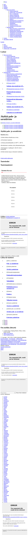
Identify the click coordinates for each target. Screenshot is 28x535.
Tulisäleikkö (12, 23)
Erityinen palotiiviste (14, 16)
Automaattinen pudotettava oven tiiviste (10, 342)
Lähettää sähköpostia (5, 346)
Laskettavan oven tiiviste (15, 34)
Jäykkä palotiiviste (14, 11)
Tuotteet (5, 8)
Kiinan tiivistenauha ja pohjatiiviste (9, 340)
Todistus (6, 7)
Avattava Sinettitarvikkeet (16, 36)
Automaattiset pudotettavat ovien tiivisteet (10, 341)
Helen (2, 349)
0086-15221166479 (8, 333)
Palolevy (12, 19)
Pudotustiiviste (10, 27)
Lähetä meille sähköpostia (7, 158)
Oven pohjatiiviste (22, 340)
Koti (5, 4)
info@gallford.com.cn (9, 334)
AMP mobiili (19, 338)
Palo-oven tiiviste (11, 9)
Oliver (2, 348)
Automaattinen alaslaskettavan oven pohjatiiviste (14, 343)
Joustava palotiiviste (14, 15)
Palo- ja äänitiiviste (14, 13)
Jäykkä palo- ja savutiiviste (16, 12)
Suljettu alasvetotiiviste (15, 30)
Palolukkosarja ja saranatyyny (17, 20)
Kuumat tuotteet (4, 338)
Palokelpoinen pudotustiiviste (16, 18)
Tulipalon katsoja (14, 24)
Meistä (5, 5)
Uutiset (5, 38)
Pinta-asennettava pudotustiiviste (17, 28)
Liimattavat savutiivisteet (15, 26)
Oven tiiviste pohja (21, 344)
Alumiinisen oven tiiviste (15, 32)
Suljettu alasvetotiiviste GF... (15, 86)
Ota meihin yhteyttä (8, 39)
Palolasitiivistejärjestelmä (15, 22)
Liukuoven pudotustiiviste (16, 35)
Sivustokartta (12, 338)
